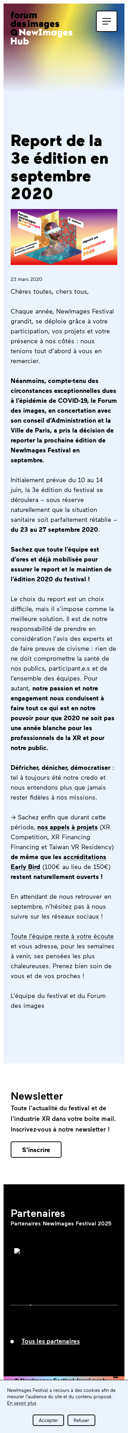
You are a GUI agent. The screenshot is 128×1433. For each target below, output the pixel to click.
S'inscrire (36, 1149)
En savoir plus (21, 1403)
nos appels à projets (67, 827)
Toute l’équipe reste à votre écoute (62, 936)
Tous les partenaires (50, 1340)
